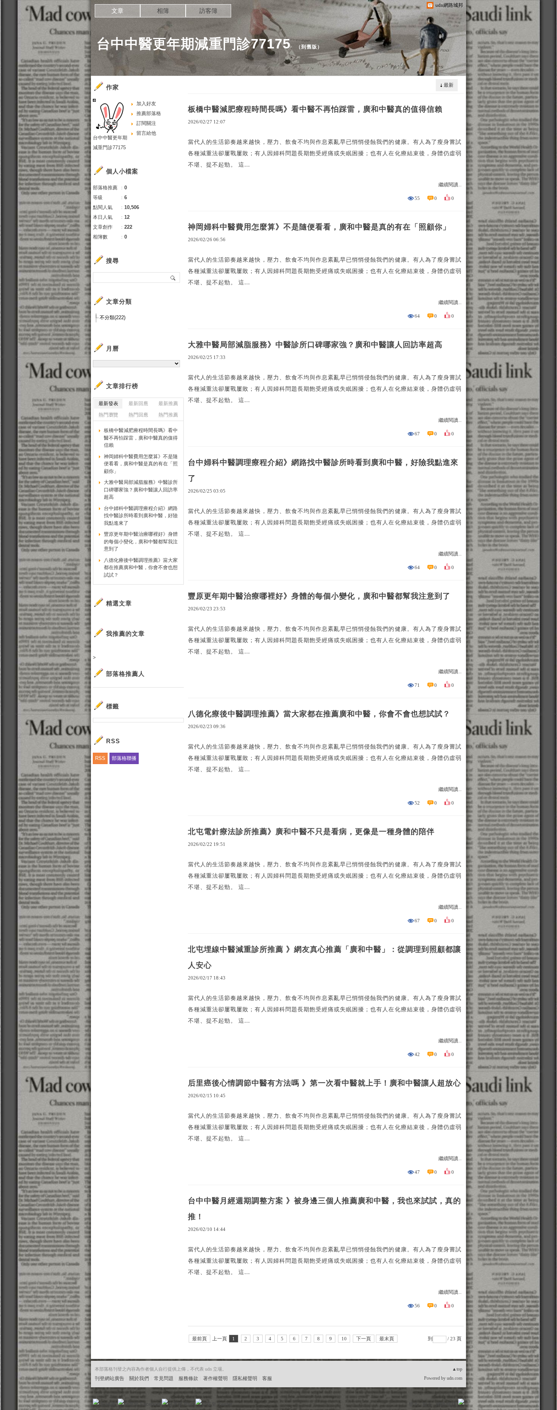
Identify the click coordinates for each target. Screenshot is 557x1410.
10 (344, 1338)
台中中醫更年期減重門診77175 (194, 43)
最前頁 (199, 1338)
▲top (457, 1369)
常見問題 (164, 1378)
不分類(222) (112, 317)
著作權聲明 (215, 1378)
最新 (449, 85)
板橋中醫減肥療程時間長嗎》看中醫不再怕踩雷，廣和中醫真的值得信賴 (315, 109)
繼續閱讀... (450, 184)
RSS (100, 758)
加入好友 (146, 103)
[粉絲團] (96, 1402)
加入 (427, 1404)
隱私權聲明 (245, 1378)
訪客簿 (208, 11)
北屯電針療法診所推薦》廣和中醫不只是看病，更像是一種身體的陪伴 (311, 831)
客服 (267, 1378)
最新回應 (138, 403)
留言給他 (146, 133)
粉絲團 (108, 1404)
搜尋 (173, 277)
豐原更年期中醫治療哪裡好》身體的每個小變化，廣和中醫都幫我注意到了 (319, 596)
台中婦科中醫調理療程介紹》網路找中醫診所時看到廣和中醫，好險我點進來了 (323, 470)
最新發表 (108, 403)
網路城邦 (446, 1404)
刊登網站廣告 (109, 1378)
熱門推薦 (168, 415)
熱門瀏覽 (108, 415)
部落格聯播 (124, 758)
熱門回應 (138, 415)
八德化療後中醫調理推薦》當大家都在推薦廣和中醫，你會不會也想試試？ (319, 714)
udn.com (454, 1378)
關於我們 (139, 1378)
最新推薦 (168, 403)
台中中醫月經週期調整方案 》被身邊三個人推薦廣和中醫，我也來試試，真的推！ (324, 1208)
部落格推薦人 (125, 674)
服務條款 (188, 1378)
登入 (413, 1404)
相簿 (163, 11)
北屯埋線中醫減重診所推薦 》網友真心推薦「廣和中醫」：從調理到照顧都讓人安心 (324, 957)
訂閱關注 (146, 123)
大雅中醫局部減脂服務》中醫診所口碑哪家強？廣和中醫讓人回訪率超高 (315, 344)
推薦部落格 (148, 113)
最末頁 (386, 1338)
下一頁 (363, 1338)
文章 (117, 11)
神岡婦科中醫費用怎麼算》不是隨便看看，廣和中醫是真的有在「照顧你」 (319, 227)
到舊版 (309, 47)
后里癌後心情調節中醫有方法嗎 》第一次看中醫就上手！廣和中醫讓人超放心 (324, 1083)
